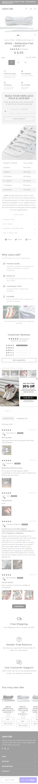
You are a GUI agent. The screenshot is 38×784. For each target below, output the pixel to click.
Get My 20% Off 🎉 (28, 398)
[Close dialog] (37, 379)
